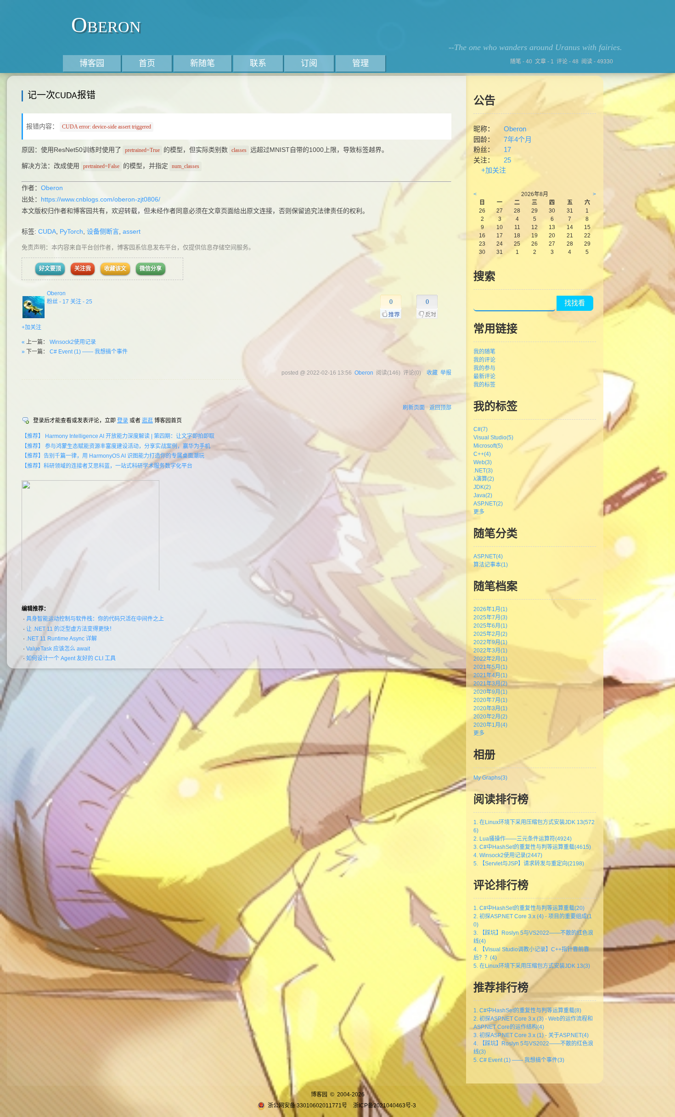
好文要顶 (50, 268)
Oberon (106, 24)
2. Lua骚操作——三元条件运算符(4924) (522, 839)
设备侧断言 (103, 231)
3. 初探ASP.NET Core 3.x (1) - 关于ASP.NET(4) (531, 1035)
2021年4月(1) (490, 675)
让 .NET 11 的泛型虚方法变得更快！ (70, 629)
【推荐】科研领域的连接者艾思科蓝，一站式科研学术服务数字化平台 (107, 466)
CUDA (47, 231)
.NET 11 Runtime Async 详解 (61, 638)
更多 (478, 512)
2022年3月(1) (490, 650)
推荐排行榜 (501, 987)
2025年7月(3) (490, 617)
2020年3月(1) (490, 708)
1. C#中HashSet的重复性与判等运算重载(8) (527, 1010)
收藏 (432, 373)
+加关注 (31, 327)
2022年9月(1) (490, 642)
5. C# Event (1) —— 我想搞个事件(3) (518, 1060)
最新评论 (484, 376)
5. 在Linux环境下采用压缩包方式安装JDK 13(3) (531, 966)
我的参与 (484, 368)
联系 (258, 63)
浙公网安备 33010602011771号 (307, 1105)
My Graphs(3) (490, 778)
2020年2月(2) (490, 716)
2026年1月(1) (490, 609)
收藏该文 (115, 268)
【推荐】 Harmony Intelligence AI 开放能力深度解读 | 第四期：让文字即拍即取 (118, 436)
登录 (122, 420)
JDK (482, 487)
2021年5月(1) (490, 667)
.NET (483, 470)
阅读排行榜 (501, 799)
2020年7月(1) (490, 700)
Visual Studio (493, 437)
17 (507, 149)
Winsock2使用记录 (73, 342)
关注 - (81, 301)
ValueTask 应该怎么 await (58, 649)
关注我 (82, 268)
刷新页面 (414, 407)
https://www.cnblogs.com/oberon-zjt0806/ (100, 199)
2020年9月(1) (490, 692)
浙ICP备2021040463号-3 (384, 1105)
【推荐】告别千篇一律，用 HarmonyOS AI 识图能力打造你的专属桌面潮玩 (113, 456)
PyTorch (71, 231)
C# (480, 429)
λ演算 (483, 479)
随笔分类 (495, 533)
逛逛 (147, 420)
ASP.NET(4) (488, 556)
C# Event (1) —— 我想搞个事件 (89, 351)
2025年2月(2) (490, 634)
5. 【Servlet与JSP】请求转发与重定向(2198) (528, 863)
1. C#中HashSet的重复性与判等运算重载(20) (529, 908)
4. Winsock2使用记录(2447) (507, 855)
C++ (482, 454)
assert (132, 231)
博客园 (91, 63)
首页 (147, 63)
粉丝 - (58, 301)
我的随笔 (484, 351)
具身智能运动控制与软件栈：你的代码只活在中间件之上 (95, 619)
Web (482, 462)
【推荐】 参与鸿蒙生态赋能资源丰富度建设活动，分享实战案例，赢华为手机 (116, 446)
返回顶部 (440, 407)
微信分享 (151, 268)
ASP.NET (488, 503)
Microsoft (488, 446)
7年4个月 (518, 139)
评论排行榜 (501, 885)
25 (507, 160)
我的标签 (484, 385)
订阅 (309, 63)
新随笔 (202, 63)
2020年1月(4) (490, 725)
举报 (445, 373)
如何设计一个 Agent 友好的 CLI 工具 (71, 658)
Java (482, 495)
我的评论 (484, 360)
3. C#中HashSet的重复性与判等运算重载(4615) (532, 847)
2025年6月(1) (490, 626)
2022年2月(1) (490, 659)
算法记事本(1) (490, 564)
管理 (360, 63)
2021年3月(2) (490, 683)
